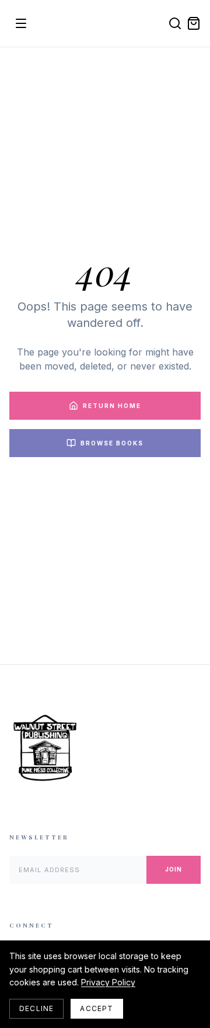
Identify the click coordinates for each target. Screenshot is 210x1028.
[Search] (175, 23)
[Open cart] (194, 23)
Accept (96, 1008)
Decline (36, 1008)
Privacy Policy (108, 982)
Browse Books (112, 443)
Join (173, 869)
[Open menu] (21, 23)
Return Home (112, 405)
